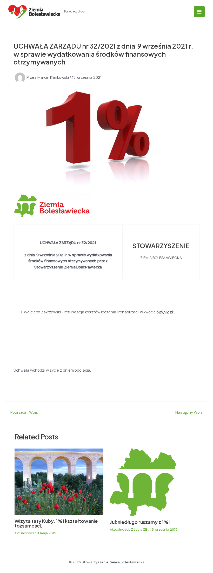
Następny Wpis (191, 412)
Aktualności (24, 533)
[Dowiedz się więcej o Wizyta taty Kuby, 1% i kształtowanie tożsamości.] (59, 481)
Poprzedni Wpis (22, 412)
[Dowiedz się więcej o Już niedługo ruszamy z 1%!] (143, 481)
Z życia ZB (139, 529)
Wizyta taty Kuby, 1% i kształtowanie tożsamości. (56, 523)
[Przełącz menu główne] (199, 11)
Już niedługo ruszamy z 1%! (140, 522)
